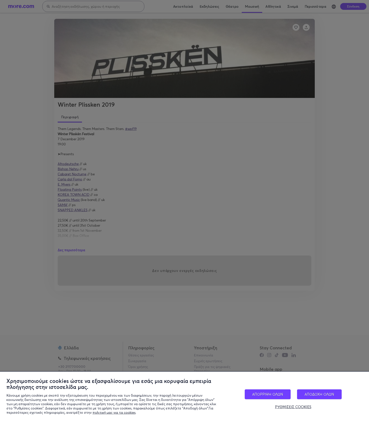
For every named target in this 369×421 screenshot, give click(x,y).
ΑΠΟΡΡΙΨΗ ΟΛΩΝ (267, 394)
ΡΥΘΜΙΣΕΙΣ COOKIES (293, 407)
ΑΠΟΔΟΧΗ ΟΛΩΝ (319, 394)
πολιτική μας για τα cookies (114, 412)
